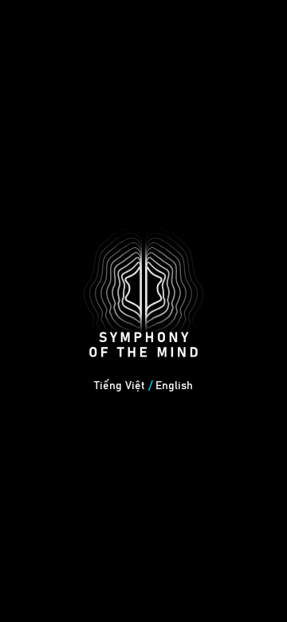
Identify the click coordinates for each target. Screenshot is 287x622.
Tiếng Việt (119, 386)
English (174, 386)
